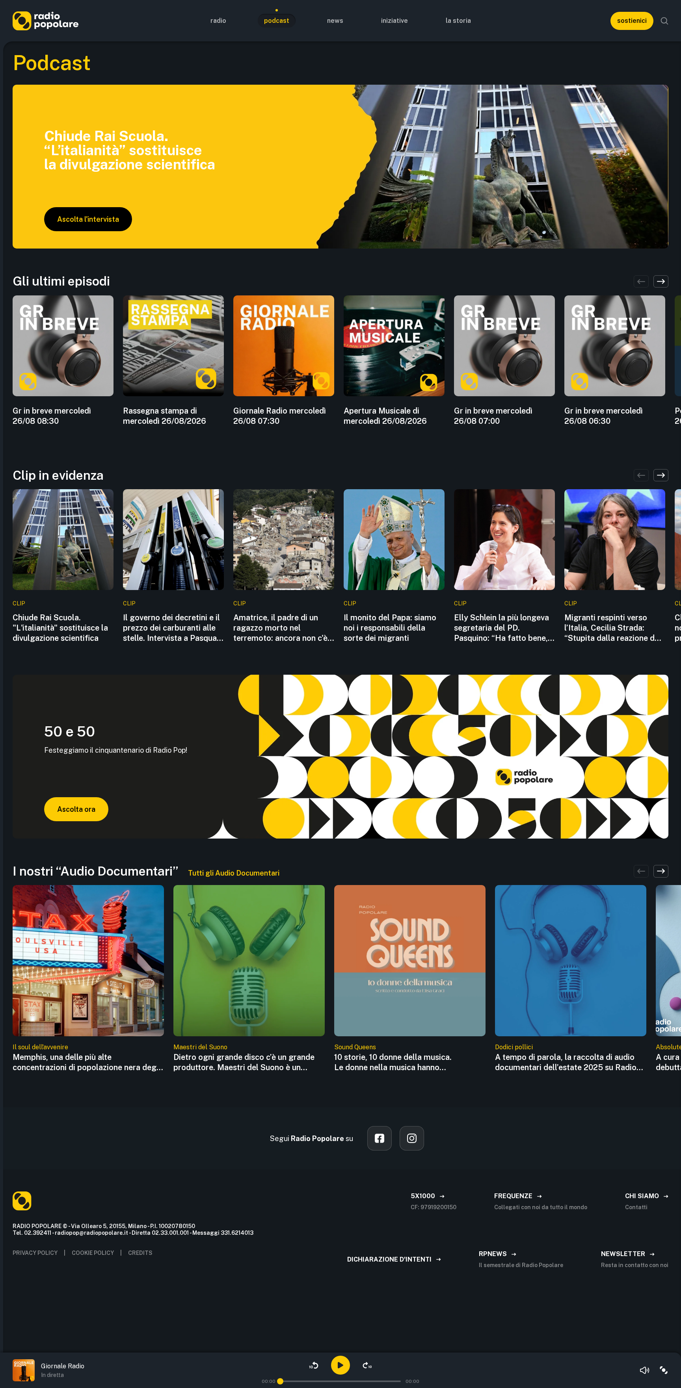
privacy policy (35, 1253)
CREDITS (140, 1253)
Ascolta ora (76, 809)
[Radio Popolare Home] (45, 20)
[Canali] (663, 1370)
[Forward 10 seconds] (367, 1365)
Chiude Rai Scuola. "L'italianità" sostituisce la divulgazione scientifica (60, 628)
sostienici (632, 20)
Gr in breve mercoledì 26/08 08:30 (52, 416)
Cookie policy (93, 1253)
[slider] (280, 1381)
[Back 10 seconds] (313, 1365)
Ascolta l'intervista (88, 219)
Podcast (276, 20)
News (335, 20)
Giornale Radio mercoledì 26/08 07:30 (279, 416)
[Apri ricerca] (664, 21)
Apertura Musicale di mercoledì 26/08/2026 (385, 416)
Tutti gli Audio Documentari (233, 873)
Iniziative (394, 20)
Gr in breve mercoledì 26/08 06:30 (603, 416)
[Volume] (644, 1370)
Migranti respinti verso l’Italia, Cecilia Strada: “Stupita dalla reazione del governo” (612, 628)
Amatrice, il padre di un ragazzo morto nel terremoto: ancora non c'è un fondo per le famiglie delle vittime (280, 628)
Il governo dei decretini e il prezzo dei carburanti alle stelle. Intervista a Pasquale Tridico (173, 628)
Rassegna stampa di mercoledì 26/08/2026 (164, 416)
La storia (458, 20)
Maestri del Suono (200, 1047)
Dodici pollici (514, 1047)
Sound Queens (355, 1047)
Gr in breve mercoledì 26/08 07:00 (493, 416)
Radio (218, 20)
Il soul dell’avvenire (40, 1047)
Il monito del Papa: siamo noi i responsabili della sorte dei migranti (390, 628)
